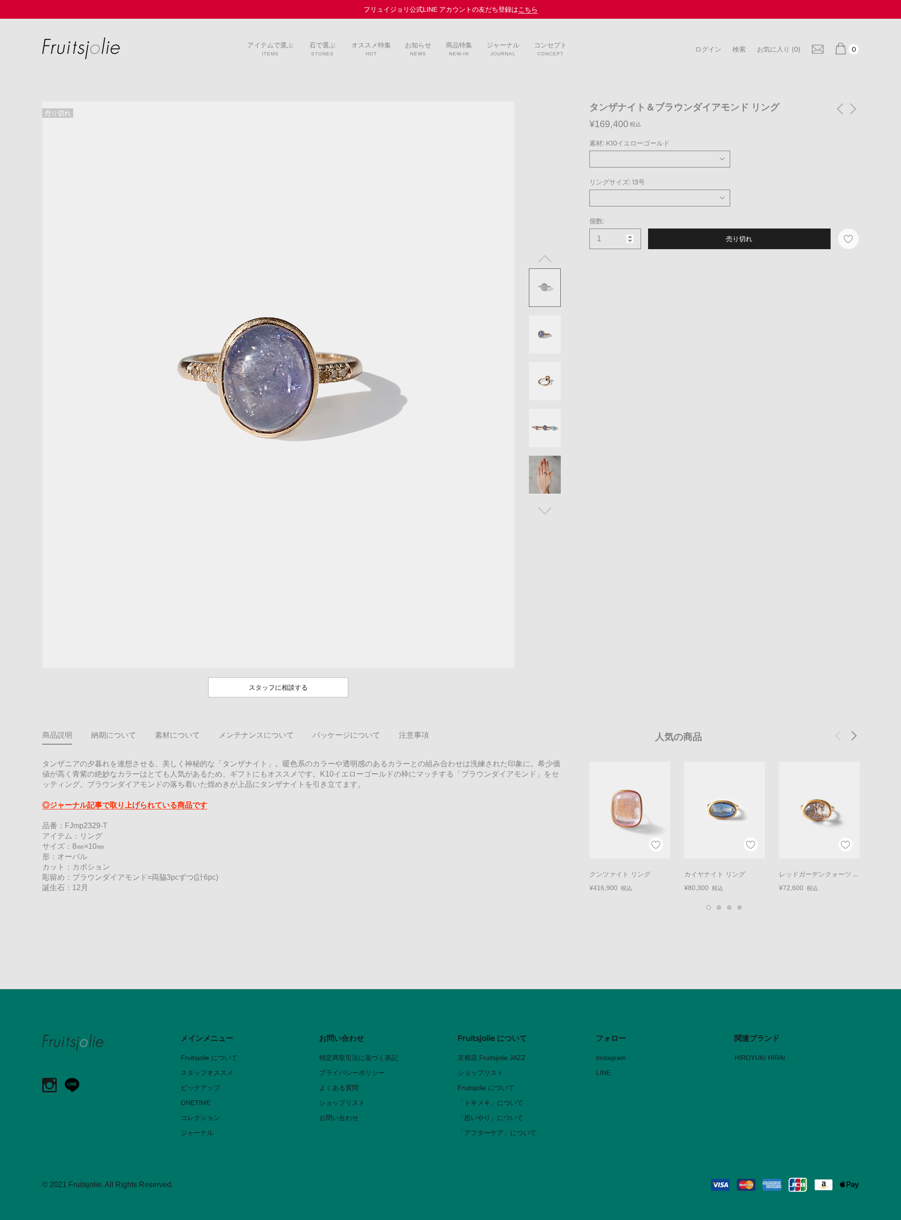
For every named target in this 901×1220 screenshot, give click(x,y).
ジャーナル (197, 1132)
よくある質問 (339, 1087)
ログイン (708, 49)
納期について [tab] (113, 735)
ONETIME (196, 1102)
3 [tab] (729, 907)
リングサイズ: (617, 182)
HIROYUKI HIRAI (759, 1057)
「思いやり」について (490, 1117)
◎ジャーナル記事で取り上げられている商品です (124, 805)
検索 (739, 49)
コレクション (200, 1117)
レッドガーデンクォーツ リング (819, 875)
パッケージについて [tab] (346, 735)
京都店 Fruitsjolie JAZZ (492, 1057)
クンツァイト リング (619, 874)
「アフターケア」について (497, 1132)
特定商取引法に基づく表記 (358, 1057)
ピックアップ (200, 1087)
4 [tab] (739, 907)
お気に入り (779, 49)
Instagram (611, 1057)
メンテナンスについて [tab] (256, 735)
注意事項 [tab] (414, 735)
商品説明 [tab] (57, 735)
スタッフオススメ (207, 1072)
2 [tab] (719, 907)
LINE (603, 1072)
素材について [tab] (177, 735)
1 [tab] (708, 907)
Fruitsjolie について (209, 1057)
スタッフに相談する (278, 687)
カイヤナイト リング (714, 874)
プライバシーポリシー (352, 1072)
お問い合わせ (339, 1117)
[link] (818, 48)
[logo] (81, 48)
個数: (596, 221)
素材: (629, 143)
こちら (528, 9)
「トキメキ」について (490, 1102)
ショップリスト (342, 1102)
